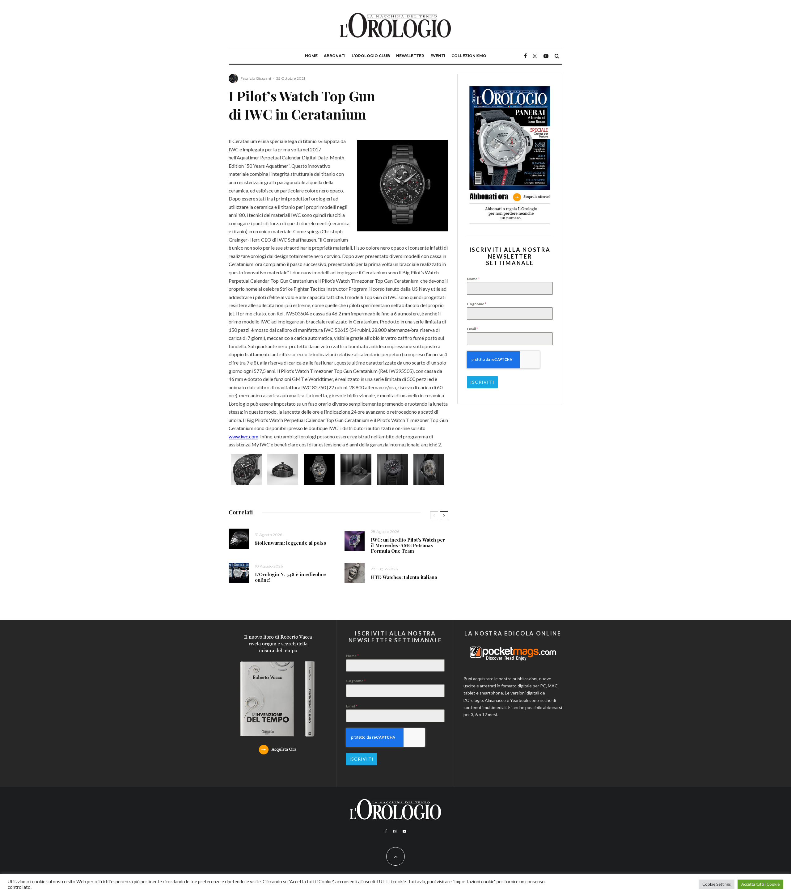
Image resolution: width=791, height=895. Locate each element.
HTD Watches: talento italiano (404, 577)
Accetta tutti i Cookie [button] (760, 884)
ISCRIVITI (482, 382)
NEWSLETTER (410, 55)
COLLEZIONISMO (468, 55)
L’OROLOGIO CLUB (371, 55)
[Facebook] (525, 56)
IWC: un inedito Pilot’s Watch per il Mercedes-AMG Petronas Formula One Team (408, 545)
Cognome (476, 304)
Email (472, 329)
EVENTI (437, 55)
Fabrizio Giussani (255, 78)
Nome (473, 279)
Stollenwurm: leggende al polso (290, 543)
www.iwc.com (243, 436)
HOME (311, 55)
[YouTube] (546, 56)
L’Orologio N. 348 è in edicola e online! (290, 577)
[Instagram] (535, 56)
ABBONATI (334, 55)
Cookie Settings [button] (716, 884)
